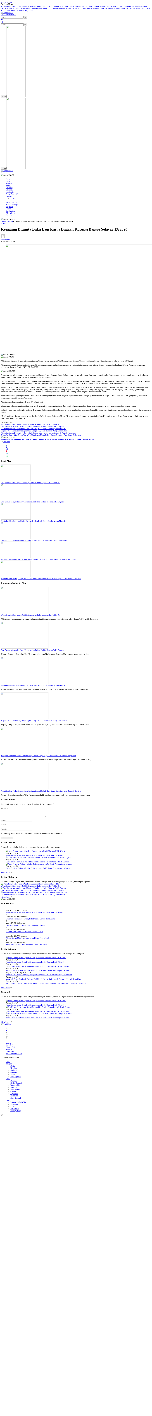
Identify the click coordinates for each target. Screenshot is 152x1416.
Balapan (13, 1081)
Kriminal (9, 183)
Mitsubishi (14, 1096)
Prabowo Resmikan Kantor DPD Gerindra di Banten (25, 925)
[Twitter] (7, 1030)
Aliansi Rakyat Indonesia (11, 439)
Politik (8, 186)
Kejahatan (9, 207)
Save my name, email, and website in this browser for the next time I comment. (33, 834)
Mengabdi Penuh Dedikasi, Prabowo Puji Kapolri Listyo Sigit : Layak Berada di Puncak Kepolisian (38, 433)
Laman (8, 1100)
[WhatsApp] (7, 1037)
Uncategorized (15, 1077)
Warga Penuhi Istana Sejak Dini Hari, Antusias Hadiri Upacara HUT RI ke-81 (30, 6)
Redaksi (9, 1049)
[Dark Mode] (2, 20)
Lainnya (9, 196)
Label (8, 1079)
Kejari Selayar (88, 439)
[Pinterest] (7, 1032)
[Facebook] (7, 1028)
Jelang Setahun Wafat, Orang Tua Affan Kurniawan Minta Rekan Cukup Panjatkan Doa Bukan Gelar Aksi (41, 435)
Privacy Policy (11, 1047)
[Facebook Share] (7, 446)
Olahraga (9, 190)
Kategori (9, 1064)
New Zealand (15, 1098)
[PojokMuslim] (7, 13)
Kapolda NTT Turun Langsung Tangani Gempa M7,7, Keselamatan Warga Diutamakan (74, 8)
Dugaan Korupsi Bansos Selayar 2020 (53, 439)
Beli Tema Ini (6, 15)
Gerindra (9, 215)
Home (8, 179)
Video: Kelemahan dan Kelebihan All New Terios (24, 932)
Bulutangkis (10, 211)
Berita (8, 181)
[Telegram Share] (7, 454)
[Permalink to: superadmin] (3, 237)
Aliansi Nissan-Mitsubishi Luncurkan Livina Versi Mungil (27, 938)
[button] (25, 17)
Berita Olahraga (12, 205)
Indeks (13, 15)
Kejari (79, 439)
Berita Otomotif (11, 194)
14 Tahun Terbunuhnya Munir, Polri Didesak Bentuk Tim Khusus (30, 919)
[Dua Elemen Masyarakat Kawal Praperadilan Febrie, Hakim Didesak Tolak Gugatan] (16, 500)
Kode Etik (9, 1045)
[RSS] (7, 1039)
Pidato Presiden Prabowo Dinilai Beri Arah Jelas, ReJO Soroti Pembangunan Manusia (33, 429)
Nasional (4, 223)
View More (5, 872)
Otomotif (9, 188)
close (4, 96)
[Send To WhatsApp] (7, 456)
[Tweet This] (7, 449)
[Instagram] (7, 1035)
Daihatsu (13, 1087)
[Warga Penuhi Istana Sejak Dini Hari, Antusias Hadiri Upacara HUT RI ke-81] (16, 480)
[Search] (2, 22)
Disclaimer (10, 1051)
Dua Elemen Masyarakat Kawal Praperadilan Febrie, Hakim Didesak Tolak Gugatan (92, 6)
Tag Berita (10, 192)
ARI (23, 439)
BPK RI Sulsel (31, 439)
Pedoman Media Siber (14, 1054)
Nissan (8, 209)
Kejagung (72, 439)
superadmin (5, 239)
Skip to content (6, 2)
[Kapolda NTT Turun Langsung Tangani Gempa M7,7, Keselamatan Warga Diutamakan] (16, 538)
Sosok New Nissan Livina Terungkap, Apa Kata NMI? (26, 944)
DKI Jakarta (10, 213)
